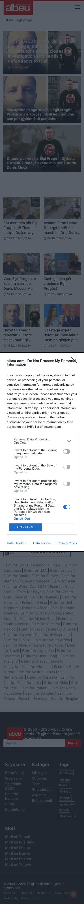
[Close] (75, 361)
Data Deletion (16, 543)
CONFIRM (25, 527)
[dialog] (42, 452)
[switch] (66, 451)
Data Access (42, 543)
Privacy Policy (67, 543)
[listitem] (42, 441)
